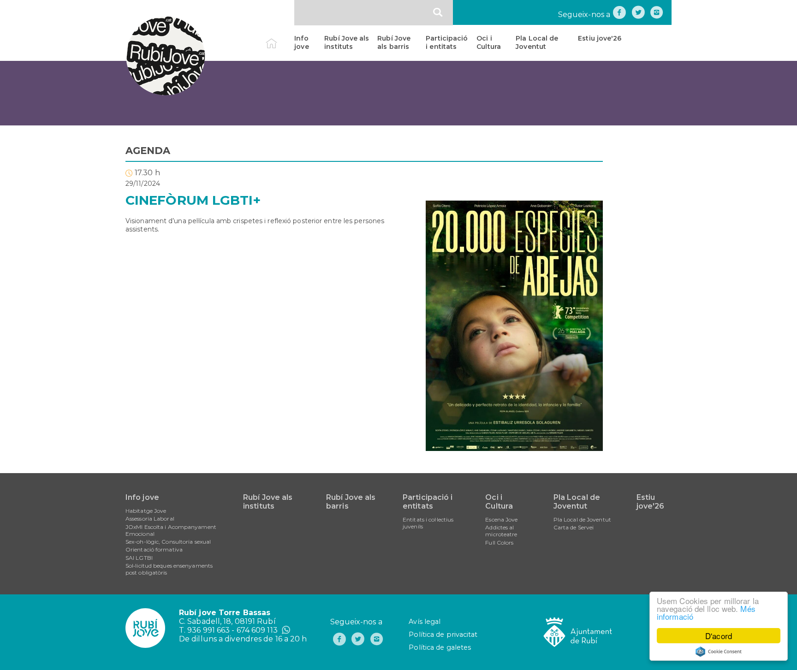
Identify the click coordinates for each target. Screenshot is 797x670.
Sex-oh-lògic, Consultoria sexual (168, 541)
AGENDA (148, 150)
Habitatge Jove (145, 510)
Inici (279, 38)
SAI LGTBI (139, 557)
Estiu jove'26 (599, 38)
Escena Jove (501, 519)
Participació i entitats (447, 42)
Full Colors (499, 542)
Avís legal (424, 621)
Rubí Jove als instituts (346, 42)
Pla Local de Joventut (537, 42)
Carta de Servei (573, 527)
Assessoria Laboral (149, 518)
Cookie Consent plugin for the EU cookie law (719, 651)
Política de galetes (440, 647)
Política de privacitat (443, 634)
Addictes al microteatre (501, 531)
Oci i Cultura (488, 42)
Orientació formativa (154, 549)
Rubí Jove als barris (393, 42)
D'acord (718, 635)
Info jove (301, 42)
